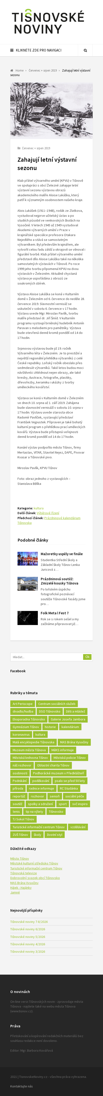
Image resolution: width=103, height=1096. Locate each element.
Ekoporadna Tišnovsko (29, 719)
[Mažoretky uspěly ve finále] (27, 559)
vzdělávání (78, 827)
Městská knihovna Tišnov (30, 757)
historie (50, 727)
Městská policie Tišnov (70, 757)
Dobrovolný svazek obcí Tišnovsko (35, 878)
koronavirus (21, 734)
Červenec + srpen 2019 (36, 148)
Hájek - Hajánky (21, 887)
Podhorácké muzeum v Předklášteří (58, 773)
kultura (39, 508)
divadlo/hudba (23, 711)
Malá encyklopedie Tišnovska (33, 742)
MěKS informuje (63, 750)
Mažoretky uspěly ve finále (62, 554)
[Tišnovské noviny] (48, 34)
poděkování (40, 781)
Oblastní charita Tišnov (53, 765)
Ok (88, 657)
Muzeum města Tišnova (29, 750)
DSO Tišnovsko (49, 711)
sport (63, 804)
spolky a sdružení (40, 804)
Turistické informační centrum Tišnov (39, 827)
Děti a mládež (75, 711)
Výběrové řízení (48, 513)
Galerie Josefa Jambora (68, 719)
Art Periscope (23, 704)
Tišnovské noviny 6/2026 (27, 929)
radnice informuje (41, 788)
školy (37, 834)
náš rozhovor (22, 765)
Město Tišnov (19, 858)
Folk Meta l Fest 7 (55, 613)
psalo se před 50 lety (70, 781)
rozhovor (37, 796)
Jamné (15, 892)
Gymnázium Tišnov (26, 727)
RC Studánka (69, 788)
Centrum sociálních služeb (56, 704)
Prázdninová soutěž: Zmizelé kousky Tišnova (59, 581)
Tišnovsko (56, 811)
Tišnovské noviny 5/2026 (27, 937)
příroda (18, 788)
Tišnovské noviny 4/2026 (27, 944)
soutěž (17, 804)
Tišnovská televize (23, 873)
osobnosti (20, 773)
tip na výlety (34, 811)
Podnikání (20, 781)
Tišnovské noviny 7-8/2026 (29, 922)
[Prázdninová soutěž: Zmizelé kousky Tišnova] (27, 584)
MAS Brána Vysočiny (74, 742)
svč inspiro (80, 804)
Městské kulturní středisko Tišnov (34, 863)
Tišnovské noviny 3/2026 (27, 951)
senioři (55, 796)
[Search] (85, 50)
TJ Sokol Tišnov (23, 819)
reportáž (19, 796)
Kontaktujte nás (21, 1086)
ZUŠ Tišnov (20, 834)
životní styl (54, 834)
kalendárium (70, 727)
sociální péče (74, 796)
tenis (16, 811)
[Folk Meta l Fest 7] (27, 618)
